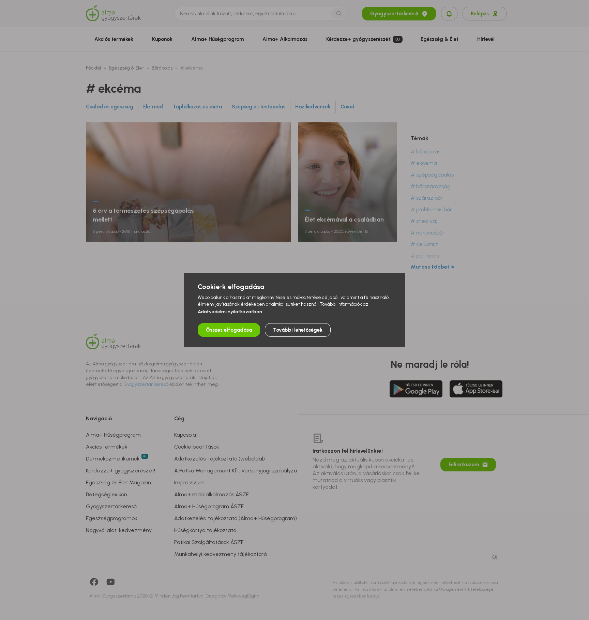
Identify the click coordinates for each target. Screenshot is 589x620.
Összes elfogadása (229, 330)
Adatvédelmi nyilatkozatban (230, 312)
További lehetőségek (297, 330)
